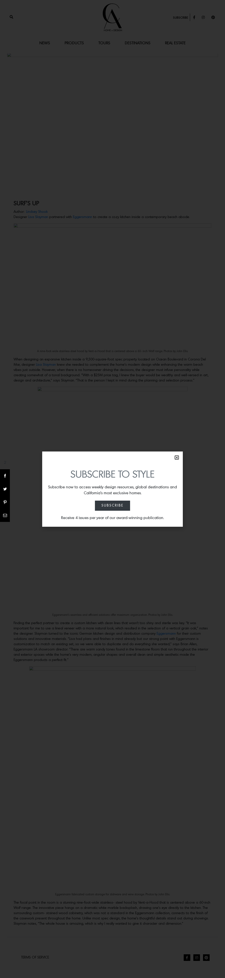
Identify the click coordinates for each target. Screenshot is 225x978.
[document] (112, 489)
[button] (176, 457)
